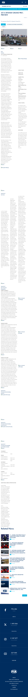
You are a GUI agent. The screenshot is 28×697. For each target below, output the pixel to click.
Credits (14, 677)
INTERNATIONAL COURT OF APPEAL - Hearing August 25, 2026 (18, 589)
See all (24, 595)
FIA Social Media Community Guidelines (14, 681)
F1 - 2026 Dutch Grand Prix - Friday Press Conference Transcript (17, 544)
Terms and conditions (14, 679)
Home (3, 9)
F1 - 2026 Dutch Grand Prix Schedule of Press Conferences (18, 582)
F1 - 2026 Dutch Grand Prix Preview (16, 575)
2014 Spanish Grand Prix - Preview (14, 9)
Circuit (3, 26)
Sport (3, 24)
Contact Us (14, 685)
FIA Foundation (14, 689)
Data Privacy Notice (14, 683)
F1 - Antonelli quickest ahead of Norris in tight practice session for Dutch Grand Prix (17, 552)
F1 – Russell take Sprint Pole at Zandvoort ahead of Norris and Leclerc (17, 536)
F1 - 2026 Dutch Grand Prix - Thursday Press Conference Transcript (17, 568)
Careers (14, 687)
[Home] (6, 2)
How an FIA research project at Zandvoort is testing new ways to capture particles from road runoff (17, 560)
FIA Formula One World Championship (14, 24)
